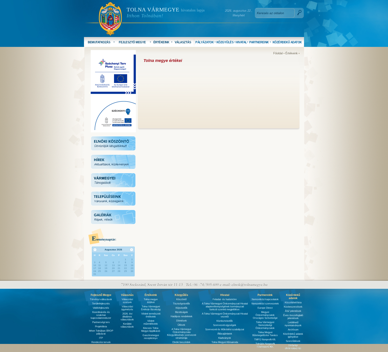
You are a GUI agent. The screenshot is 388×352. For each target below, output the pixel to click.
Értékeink (291, 53)
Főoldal (278, 53)
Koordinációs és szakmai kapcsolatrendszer (101, 315)
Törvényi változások (101, 299)
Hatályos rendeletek (181, 316)
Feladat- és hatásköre (225, 299)
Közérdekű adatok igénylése (293, 335)
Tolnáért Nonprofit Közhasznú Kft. (265, 345)
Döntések (181, 320)
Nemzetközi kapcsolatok (265, 299)
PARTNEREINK (259, 42)
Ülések (181, 325)
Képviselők (181, 307)
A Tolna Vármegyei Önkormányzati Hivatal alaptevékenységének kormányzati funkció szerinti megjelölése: (225, 306)
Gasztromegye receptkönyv (151, 336)
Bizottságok (181, 312)
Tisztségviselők (181, 303)
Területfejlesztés (101, 303)
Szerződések (293, 341)
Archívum (293, 329)
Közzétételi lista (293, 302)
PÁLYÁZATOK (204, 42)
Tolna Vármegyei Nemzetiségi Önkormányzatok (265, 325)
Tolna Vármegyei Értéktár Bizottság (151, 308)
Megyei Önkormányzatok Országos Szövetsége (265, 315)
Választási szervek (127, 301)
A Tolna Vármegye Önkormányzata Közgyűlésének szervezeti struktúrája (181, 333)
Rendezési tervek (101, 342)
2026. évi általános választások (127, 316)
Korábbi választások (127, 325)
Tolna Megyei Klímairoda (225, 342)
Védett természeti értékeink (150, 315)
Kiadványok (224, 338)
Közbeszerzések (293, 306)
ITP (101, 338)
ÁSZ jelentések (293, 311)
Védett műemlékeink (150, 322)
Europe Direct (265, 307)
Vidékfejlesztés (101, 307)
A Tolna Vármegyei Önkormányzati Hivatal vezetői (225, 315)
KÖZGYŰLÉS (225, 42)
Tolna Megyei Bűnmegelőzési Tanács (265, 334)
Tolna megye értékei (151, 301)
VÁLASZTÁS (183, 42)
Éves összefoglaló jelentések (293, 316)
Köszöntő (181, 299)
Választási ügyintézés (127, 308)
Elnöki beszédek (181, 342)
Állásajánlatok (224, 333)
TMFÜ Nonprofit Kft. (265, 339)
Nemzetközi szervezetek (265, 303)
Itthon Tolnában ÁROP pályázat (101, 332)
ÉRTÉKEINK (161, 42)
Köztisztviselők (224, 320)
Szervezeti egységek (224, 325)
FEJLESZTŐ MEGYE (132, 42)
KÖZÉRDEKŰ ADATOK (287, 42)
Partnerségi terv (101, 322)
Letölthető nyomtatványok (293, 324)
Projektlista (101, 326)
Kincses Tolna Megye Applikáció (150, 329)
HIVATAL (241, 42)
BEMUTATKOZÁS (99, 42)
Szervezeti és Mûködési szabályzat (224, 329)
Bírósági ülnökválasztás (293, 347)
